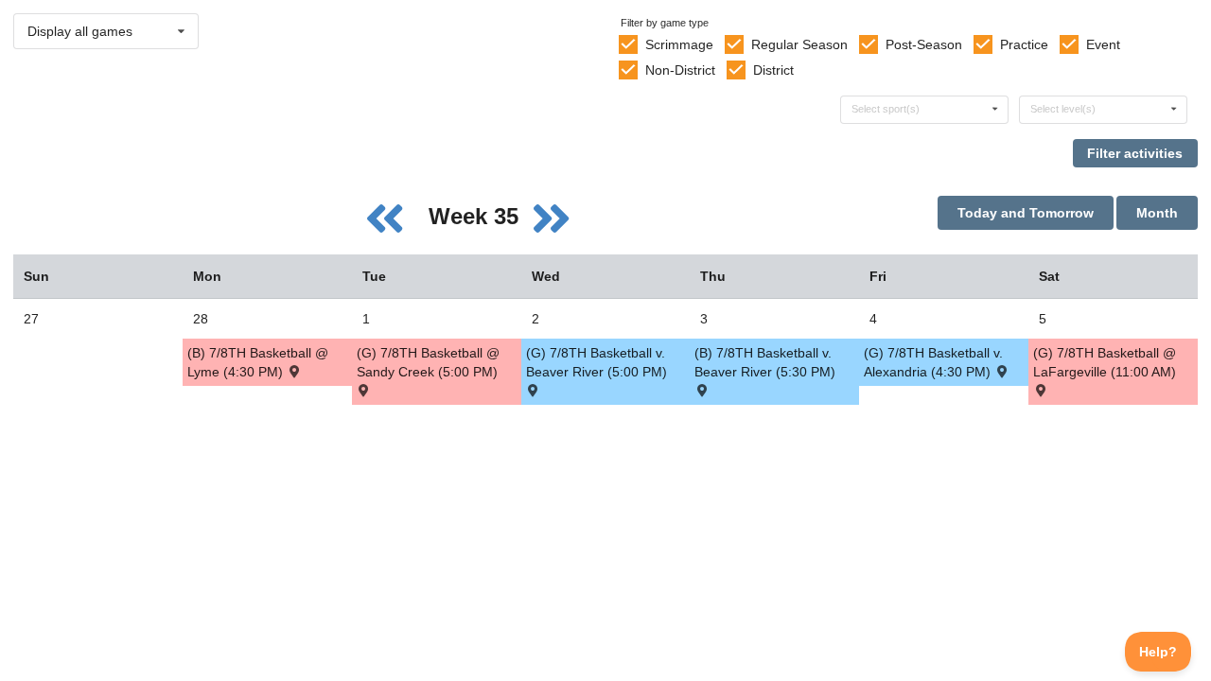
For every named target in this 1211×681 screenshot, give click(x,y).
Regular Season (799, 44)
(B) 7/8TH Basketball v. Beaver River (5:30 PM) (764, 362)
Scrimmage (679, 44)
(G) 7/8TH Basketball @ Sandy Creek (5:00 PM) (428, 362)
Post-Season (924, 44)
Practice (1024, 44)
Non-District (680, 70)
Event (1103, 44)
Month (1157, 212)
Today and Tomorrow (1025, 212)
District (773, 70)
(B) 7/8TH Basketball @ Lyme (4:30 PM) (257, 362)
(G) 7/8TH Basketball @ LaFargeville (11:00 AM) (1104, 362)
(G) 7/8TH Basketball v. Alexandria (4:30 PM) (933, 362)
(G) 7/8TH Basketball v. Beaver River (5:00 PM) (596, 362)
